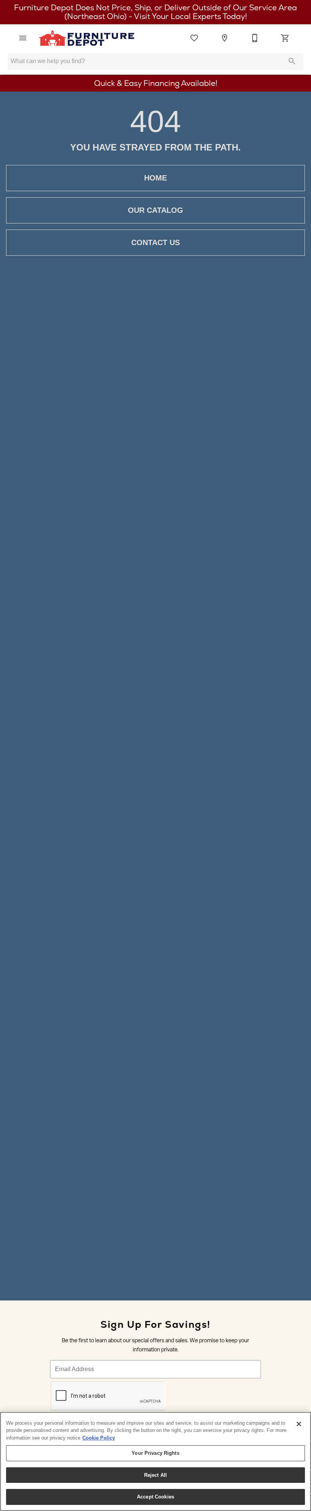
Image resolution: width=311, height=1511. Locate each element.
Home (155, 178)
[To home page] (86, 38)
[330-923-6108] (255, 38)
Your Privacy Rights (155, 1453)
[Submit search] (292, 61)
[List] (194, 38)
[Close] (299, 1424)
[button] (23, 38)
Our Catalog (155, 210)
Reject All (155, 1475)
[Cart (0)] (285, 38)
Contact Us (155, 242)
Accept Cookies (155, 1497)
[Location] (224, 38)
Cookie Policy (98, 1438)
